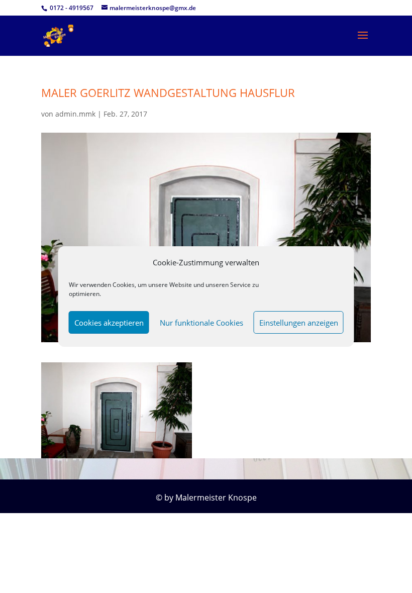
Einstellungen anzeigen (298, 323)
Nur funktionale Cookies (201, 323)
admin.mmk (75, 114)
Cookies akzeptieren (109, 323)
